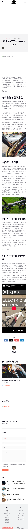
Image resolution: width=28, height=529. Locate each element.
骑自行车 (21, 510)
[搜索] (3, 2)
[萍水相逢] (16, 340)
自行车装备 (21, 519)
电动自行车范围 (5, 401)
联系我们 (7, 519)
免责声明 (7, 522)
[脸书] (6, 340)
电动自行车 (12, 47)
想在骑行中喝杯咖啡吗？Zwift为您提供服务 (16, 489)
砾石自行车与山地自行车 (13, 494)
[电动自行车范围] (14, 392)
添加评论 (5, 452)
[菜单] (25, 2)
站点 (4, 447)
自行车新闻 (7, 513)
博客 (7, 512)
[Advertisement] (14, 19)
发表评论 (5, 470)
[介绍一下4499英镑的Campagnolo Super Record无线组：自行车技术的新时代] (4, 483)
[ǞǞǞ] (22, 340)
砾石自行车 (21, 515)
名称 (4, 438)
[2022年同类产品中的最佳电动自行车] (14, 371)
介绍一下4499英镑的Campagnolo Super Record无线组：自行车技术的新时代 (16, 483)
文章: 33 (14, 355)
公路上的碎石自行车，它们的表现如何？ (16, 499)
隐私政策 (7, 517)
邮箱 (4, 443)
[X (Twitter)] (11, 340)
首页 (7, 510)
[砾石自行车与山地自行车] (4, 495)
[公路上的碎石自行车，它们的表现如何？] (4, 500)
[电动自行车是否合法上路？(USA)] (14, 413)
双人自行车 (21, 517)
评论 (7, 515)
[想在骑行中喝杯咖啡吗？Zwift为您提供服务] (4, 489)
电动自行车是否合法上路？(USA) (10, 421)
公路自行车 (21, 513)
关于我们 (7, 521)
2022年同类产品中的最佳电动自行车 (11, 380)
